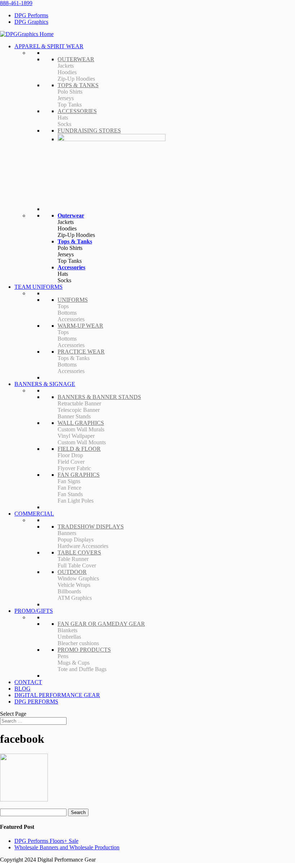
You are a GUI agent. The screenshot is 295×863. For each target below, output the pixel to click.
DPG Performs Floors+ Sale (46, 841)
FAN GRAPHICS (79, 475)
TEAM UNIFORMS (38, 287)
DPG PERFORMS (36, 701)
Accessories (71, 267)
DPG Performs (31, 15)
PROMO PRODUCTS (84, 650)
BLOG (22, 689)
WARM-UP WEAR (80, 326)
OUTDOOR (72, 572)
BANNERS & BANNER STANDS (99, 397)
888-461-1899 (16, 3)
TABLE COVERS (79, 552)
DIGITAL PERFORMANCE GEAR (57, 695)
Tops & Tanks (75, 241)
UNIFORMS (73, 300)
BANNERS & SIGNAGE (44, 384)
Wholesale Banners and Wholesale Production (66, 847)
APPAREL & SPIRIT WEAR (48, 46)
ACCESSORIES (77, 111)
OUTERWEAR (76, 59)
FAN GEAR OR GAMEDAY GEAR (101, 624)
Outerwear (71, 215)
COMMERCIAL (34, 514)
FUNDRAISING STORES (89, 130)
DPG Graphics (31, 22)
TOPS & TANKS (78, 85)
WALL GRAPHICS (81, 423)
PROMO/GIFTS (33, 611)
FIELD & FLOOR (79, 449)
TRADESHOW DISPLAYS (91, 526)
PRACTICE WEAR (81, 352)
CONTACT (28, 682)
